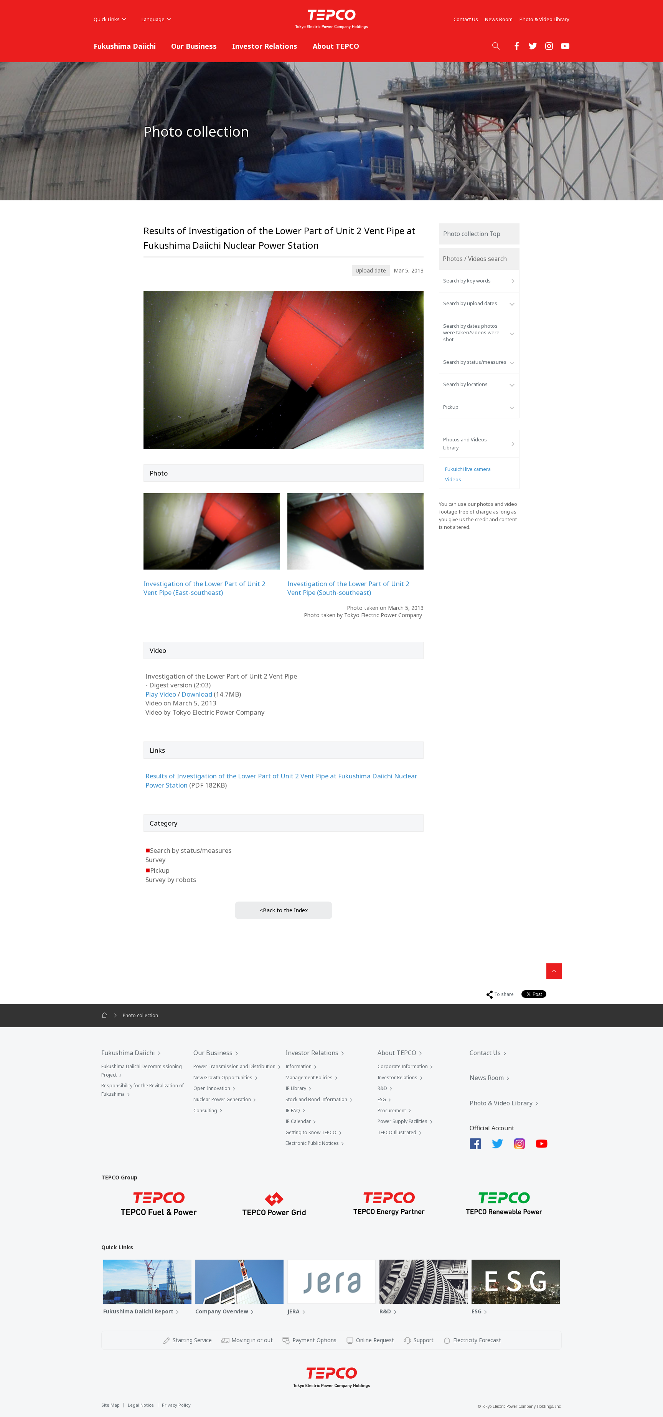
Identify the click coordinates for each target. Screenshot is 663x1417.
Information (298, 1066)
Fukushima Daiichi (125, 46)
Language (153, 19)
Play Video (160, 694)
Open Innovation (211, 1088)
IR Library (295, 1088)
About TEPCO (336, 46)
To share (504, 994)
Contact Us (466, 19)
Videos (453, 479)
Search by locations (465, 384)
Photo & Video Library (544, 19)
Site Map (110, 1405)
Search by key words (467, 280)
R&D (382, 1088)
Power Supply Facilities (402, 1121)
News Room (499, 19)
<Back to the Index (284, 910)
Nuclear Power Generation (222, 1099)
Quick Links (107, 19)
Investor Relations (264, 46)
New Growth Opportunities (222, 1077)
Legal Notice (141, 1405)
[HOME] (104, 1015)
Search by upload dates (470, 303)
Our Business (194, 46)
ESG (382, 1099)
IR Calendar (298, 1121)
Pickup (450, 407)
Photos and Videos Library (465, 443)
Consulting (205, 1110)
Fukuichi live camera (468, 469)
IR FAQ (292, 1110)
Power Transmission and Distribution (234, 1066)
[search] (496, 45)
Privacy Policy (176, 1405)
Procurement (392, 1110)
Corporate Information (403, 1066)
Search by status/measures (474, 362)
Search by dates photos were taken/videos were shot (471, 333)
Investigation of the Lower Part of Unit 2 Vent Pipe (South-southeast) (348, 588)
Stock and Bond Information (316, 1099)
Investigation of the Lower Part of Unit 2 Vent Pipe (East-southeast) (204, 588)
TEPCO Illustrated (397, 1132)
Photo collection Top (471, 234)
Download (196, 694)
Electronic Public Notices (312, 1143)
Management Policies (309, 1077)
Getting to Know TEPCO (310, 1132)
